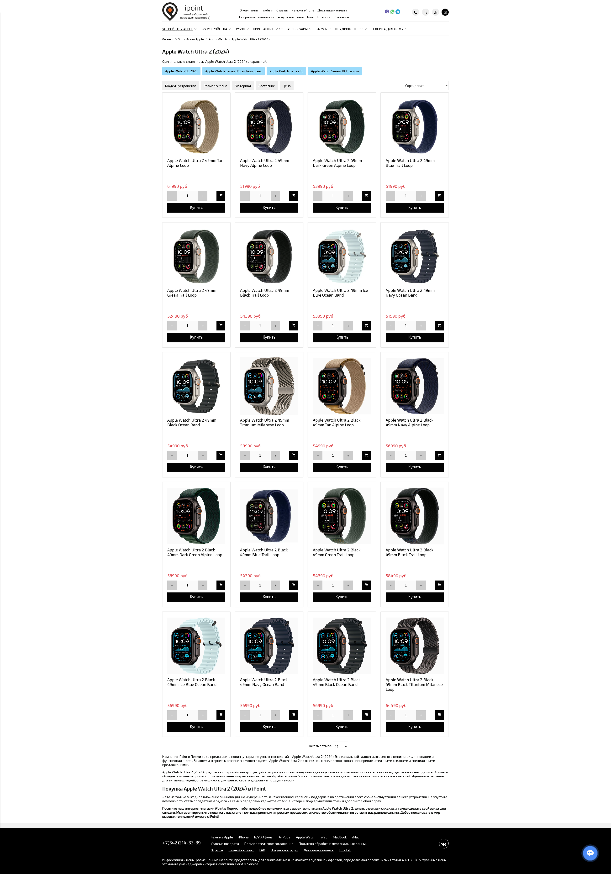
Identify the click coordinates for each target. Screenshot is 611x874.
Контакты (341, 17)
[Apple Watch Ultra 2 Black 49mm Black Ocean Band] (342, 646)
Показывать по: (320, 746)
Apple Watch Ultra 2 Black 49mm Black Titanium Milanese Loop (414, 684)
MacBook (340, 837)
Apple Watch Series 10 (286, 71)
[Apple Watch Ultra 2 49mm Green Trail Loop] (196, 256)
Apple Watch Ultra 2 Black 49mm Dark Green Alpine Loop (194, 552)
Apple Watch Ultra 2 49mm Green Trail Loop (191, 292)
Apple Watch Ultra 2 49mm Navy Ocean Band (410, 292)
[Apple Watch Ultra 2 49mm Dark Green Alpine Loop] (342, 127)
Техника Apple (222, 837)
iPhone (243, 837)
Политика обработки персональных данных (333, 844)
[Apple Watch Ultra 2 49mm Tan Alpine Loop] (196, 127)
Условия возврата (225, 844)
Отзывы (282, 10)
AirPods (284, 837)
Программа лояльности (256, 17)
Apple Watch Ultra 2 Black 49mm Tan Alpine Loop (337, 422)
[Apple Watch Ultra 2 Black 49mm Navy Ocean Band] (269, 646)
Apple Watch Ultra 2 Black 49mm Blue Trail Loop (264, 552)
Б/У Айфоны (263, 837)
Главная (167, 39)
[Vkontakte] (444, 843)
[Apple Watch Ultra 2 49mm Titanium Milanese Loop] (269, 386)
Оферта (217, 850)
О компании (249, 10)
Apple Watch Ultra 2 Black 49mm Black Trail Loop (409, 552)
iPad (324, 837)
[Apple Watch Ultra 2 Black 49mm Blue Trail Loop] (269, 516)
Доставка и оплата (332, 10)
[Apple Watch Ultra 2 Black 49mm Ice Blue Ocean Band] (196, 646)
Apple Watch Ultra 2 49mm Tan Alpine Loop (195, 162)
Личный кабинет (241, 850)
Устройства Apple (191, 39)
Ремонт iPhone (303, 10)
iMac (355, 837)
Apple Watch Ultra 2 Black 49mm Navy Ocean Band (264, 682)
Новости (324, 17)
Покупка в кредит (284, 850)
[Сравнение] (435, 12)
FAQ (262, 850)
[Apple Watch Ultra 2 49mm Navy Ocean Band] (415, 256)
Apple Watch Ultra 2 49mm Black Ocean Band (191, 422)
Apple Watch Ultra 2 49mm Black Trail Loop (264, 292)
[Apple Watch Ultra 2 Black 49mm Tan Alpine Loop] (342, 386)
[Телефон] (415, 12)
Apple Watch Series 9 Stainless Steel (233, 71)
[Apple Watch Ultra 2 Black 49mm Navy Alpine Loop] (415, 386)
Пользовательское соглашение (268, 844)
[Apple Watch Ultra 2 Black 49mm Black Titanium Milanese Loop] (415, 646)
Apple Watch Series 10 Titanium (335, 71)
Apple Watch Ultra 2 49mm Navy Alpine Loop (264, 162)
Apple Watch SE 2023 (181, 71)
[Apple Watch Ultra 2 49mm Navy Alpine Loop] (269, 127)
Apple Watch (218, 39)
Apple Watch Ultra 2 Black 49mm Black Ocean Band (337, 682)
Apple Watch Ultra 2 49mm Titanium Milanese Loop (264, 422)
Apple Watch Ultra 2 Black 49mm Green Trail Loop (337, 552)
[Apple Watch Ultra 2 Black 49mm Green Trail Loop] (342, 516)
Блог (310, 17)
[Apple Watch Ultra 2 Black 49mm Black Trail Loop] (415, 516)
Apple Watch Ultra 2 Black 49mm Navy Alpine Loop (409, 422)
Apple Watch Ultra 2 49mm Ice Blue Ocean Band (340, 292)
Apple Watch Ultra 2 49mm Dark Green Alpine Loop (337, 162)
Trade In (267, 10)
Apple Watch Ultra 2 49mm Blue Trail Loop (410, 162)
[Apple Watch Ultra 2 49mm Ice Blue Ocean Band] (342, 256)
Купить (196, 207)
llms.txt (345, 850)
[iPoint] (186, 20)
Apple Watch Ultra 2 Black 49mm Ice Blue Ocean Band (191, 682)
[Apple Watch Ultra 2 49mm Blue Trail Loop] (415, 127)
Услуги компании (291, 17)
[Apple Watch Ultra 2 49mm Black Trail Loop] (269, 256)
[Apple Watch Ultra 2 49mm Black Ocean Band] (196, 386)
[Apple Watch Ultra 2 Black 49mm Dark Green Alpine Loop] (196, 516)
